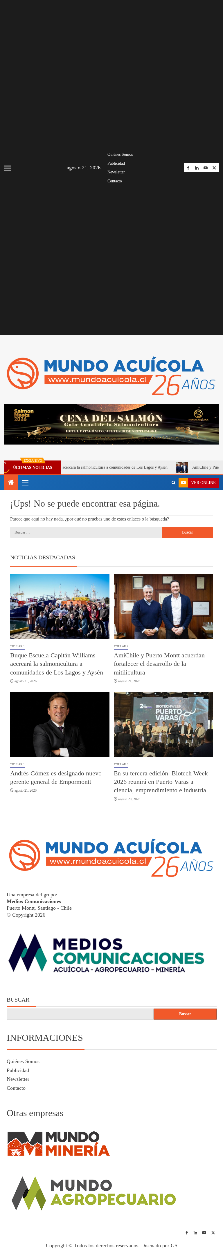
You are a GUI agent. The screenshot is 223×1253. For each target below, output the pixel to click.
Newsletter (116, 172)
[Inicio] (11, 483)
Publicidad (116, 163)
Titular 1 (17, 646)
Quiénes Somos (120, 154)
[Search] (173, 483)
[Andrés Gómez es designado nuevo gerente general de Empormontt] (59, 724)
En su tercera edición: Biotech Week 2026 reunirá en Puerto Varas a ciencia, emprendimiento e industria (161, 782)
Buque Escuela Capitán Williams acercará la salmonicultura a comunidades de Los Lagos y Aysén (56, 664)
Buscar (18, 999)
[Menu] (24, 482)
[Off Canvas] (7, 168)
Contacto (114, 181)
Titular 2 (121, 646)
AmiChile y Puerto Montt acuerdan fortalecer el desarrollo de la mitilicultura (159, 664)
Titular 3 (121, 764)
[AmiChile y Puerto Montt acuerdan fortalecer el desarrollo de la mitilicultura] (163, 606)
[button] (24, 482)
